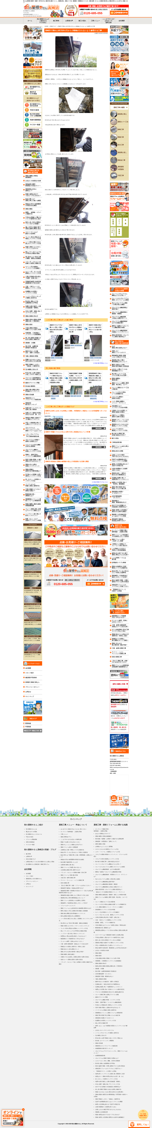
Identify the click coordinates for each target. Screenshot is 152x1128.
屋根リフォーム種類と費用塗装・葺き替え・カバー (120, 383)
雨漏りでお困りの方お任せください (70, 842)
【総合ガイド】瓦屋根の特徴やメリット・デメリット (110, 892)
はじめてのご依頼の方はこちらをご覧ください (73, 829)
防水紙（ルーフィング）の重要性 (104, 1040)
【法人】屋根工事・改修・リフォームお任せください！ (76, 885)
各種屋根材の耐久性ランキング (104, 1048)
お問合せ (28, 692)
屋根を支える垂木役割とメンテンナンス (32, 465)
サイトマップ (29, 696)
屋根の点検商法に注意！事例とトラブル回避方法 (119, 567)
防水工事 (121, 145)
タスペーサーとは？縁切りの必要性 (31, 232)
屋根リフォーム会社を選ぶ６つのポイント (120, 446)
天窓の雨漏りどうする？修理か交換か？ (33, 489)
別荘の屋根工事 (117, 657)
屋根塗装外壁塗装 (121, 168)
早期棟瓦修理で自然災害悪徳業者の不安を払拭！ (33, 282)
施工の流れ (82, 21)
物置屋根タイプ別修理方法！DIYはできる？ (119, 616)
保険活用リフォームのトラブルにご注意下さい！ (108, 1068)
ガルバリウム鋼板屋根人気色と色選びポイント (119, 317)
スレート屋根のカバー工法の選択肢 (120, 388)
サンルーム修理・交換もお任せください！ (119, 621)
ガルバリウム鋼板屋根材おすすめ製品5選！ (119, 322)
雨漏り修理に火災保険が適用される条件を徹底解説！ (110, 1117)
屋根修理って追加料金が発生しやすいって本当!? (119, 576)
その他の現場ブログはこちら (100, 482)
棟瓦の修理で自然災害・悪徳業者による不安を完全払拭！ (111, 948)
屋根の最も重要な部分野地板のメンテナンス (32, 390)
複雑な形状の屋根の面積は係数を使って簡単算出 (108, 966)
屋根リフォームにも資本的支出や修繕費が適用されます (76, 908)
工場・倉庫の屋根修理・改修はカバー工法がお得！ (120, 625)
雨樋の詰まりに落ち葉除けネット (70, 949)
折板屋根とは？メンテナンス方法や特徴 (119, 406)
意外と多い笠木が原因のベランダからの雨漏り (33, 222)
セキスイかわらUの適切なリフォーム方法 (106, 849)
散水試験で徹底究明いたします (69, 862)
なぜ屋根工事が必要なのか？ (119, 347)
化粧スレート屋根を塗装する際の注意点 (118, 415)
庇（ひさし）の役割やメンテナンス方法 (33, 480)
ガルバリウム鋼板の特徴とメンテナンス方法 (33, 450)
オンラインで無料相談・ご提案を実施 (71, 831)
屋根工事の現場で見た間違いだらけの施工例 (119, 487)
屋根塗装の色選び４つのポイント (117, 492)
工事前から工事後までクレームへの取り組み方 (119, 544)
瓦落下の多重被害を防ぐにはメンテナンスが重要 (119, 460)
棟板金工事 (121, 160)
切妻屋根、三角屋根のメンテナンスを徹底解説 (33, 333)
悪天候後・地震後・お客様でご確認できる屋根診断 (109, 838)
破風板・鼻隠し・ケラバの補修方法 (105, 922)
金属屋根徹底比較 (100, 1055)
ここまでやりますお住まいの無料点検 (109, 20)
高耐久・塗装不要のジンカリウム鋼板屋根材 (33, 455)
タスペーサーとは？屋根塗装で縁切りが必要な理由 (109, 935)
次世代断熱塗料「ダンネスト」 (117, 496)
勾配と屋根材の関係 (31, 356)
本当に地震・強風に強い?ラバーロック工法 (33, 311)
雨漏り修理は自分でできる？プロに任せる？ (33, 194)
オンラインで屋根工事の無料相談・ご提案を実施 (119, 530)
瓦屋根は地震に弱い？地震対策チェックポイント (120, 478)
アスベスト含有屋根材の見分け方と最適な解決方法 (109, 992)
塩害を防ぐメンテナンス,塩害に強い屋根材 (33, 408)
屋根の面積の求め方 (31, 316)
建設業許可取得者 (31, 677)
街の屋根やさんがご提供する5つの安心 (43, 20)
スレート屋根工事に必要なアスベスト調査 (107, 994)
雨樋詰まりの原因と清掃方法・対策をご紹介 (73, 946)
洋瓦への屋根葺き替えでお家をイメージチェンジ (33, 423)
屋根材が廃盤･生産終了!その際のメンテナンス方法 (109, 942)
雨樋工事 (121, 137)
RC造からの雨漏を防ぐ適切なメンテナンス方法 (108, 1005)
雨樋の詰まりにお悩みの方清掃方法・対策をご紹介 (120, 634)
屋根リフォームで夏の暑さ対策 (69, 875)
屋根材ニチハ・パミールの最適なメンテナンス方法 (120, 420)
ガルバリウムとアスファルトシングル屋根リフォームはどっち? (33, 429)
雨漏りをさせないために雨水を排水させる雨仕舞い (109, 1092)
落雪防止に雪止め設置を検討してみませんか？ (73, 936)
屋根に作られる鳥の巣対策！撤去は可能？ (72, 951)
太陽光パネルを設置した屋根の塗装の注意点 (119, 411)
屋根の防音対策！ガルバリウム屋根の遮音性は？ (120, 335)
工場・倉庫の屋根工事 (119, 648)
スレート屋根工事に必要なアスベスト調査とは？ (33, 509)
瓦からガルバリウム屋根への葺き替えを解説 (119, 303)
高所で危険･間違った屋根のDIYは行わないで (107, 1007)
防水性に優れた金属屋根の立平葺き (105, 1063)
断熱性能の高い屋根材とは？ (30, 494)
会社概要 (122, 21)
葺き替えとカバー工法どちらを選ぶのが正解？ (119, 374)
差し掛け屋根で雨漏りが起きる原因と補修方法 (108, 1089)
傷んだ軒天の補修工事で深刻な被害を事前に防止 (33, 227)
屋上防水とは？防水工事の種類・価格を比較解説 (33, 257)
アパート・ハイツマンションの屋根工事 (119, 652)
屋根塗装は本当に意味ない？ (31, 189)
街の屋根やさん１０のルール (34, 834)
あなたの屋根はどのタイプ (102, 833)
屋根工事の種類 (119, 107)
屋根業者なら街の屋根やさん (34, 878)
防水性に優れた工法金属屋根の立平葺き (31, 302)
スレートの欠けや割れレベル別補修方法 (119, 392)
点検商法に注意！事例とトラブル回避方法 (72, 850)
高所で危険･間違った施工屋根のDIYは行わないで (33, 460)
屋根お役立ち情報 (117, 451)
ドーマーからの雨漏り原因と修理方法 (32, 485)
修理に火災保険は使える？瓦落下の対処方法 (120, 464)
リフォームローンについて (68, 905)
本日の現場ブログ (31, 859)
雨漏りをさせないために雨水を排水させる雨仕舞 (33, 360)
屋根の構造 (28, 209)
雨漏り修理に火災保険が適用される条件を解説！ (119, 510)
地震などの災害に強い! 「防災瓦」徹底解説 (119, 483)
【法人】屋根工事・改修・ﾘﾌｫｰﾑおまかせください (120, 661)
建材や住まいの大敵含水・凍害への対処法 (32, 351)
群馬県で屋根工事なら (32, 682)
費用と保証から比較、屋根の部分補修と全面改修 (120, 365)
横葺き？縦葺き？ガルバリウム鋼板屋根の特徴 (120, 326)
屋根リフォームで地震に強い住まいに (71, 867)
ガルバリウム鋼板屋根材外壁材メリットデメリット (120, 331)
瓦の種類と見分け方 (31, 369)
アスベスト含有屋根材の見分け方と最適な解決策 (33, 378)
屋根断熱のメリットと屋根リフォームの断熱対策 (33, 499)
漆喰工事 (121, 129)
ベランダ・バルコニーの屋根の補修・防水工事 (73, 872)
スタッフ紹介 (29, 673)
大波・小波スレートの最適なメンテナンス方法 (33, 287)
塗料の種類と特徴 (119, 684)
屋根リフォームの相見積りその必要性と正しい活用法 (120, 535)
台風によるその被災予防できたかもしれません (120, 455)
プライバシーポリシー (32, 687)
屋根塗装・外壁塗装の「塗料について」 (106, 841)
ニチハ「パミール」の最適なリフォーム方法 (107, 851)
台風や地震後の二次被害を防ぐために (119, 469)
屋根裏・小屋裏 (30, 343)
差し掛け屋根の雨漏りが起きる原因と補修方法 (33, 338)
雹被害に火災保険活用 (101, 1112)
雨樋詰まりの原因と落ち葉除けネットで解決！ (120, 639)
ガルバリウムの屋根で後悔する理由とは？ (32, 440)
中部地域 (28, 726)
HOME (46, 26)
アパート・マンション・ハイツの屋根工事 (72, 880)
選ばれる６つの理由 (31, 831)
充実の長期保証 (30, 842)
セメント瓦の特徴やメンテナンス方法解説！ (33, 267)
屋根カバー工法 (123, 122)
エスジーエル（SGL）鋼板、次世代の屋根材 (107, 1060)
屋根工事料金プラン (66, 837)
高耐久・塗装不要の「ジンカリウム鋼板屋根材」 (108, 1002)
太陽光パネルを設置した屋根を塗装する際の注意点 (75, 957)
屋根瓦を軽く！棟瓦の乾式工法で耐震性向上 (119, 473)
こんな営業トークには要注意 (119, 558)
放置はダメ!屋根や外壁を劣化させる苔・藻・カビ (33, 413)
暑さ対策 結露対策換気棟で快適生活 (31, 346)
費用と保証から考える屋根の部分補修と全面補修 (74, 910)
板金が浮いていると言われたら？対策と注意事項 (120, 571)
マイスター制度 (30, 844)
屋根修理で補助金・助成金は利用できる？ (119, 519)
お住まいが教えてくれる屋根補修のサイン (119, 369)
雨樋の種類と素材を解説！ (68, 954)
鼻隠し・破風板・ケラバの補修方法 (33, 213)
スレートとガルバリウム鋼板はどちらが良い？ (119, 294)
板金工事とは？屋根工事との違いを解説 (33, 199)
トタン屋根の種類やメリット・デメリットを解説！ (109, 907)
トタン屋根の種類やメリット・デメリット (119, 402)
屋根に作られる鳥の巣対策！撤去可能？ (119, 644)
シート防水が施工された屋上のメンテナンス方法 (33, 242)
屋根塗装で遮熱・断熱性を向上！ (104, 976)
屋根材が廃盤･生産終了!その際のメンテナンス (33, 418)
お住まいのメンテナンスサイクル (104, 1030)
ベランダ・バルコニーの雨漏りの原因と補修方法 (33, 262)
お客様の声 (69, 21)
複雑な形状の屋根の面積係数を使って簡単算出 (33, 320)
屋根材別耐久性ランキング (31, 403)
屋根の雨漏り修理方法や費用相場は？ (33, 470)
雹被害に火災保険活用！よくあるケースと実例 (119, 515)
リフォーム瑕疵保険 (31, 839)
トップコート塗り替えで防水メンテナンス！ (33, 514)
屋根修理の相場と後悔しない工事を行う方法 (119, 356)
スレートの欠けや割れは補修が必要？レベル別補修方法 (110, 904)
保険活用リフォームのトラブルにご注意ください (120, 585)
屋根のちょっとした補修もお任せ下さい (72, 844)
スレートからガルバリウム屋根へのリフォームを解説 (120, 299)
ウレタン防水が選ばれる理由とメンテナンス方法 (33, 237)
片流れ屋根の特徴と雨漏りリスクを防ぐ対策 (33, 328)
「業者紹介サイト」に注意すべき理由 (119, 590)
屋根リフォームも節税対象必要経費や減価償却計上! (120, 666)
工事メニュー (95, 21)
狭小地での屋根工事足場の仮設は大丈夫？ (119, 434)
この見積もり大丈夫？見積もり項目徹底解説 (119, 549)
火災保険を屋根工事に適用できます (70, 870)
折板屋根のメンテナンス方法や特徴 (105, 909)
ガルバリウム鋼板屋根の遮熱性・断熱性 (119, 312)
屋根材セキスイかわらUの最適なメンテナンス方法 (120, 425)
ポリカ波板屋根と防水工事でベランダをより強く (120, 630)
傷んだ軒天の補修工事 (101, 1023)
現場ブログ (53, 26)
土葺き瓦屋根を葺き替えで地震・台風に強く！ (33, 277)
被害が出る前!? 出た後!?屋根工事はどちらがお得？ (120, 553)
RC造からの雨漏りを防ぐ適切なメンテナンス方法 (33, 475)
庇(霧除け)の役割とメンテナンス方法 (31, 292)
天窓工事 (121, 175)
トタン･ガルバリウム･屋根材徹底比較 (32, 435)
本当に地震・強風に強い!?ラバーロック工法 (107, 1084)
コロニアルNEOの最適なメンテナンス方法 (119, 429)
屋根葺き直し (122, 152)
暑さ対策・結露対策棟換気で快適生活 (105, 971)
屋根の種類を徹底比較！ (116, 379)
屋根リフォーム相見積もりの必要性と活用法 (73, 900)
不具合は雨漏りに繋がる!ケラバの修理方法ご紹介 (33, 218)
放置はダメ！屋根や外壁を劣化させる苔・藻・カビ (109, 1076)
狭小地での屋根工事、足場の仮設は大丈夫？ (107, 861)
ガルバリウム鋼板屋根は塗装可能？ (119, 308)
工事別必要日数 (117, 442)
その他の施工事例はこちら (100, 363)
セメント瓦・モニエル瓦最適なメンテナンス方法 (33, 272)
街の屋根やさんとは (31, 829)
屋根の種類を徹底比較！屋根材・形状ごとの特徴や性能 (110, 894)
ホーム (30, 21)
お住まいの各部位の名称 (33, 180)
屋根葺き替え (122, 114)
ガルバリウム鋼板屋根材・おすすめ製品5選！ (108, 869)
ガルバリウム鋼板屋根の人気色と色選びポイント (108, 887)
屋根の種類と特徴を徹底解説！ (31, 176)
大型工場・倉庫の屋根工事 (68, 877)
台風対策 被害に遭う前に (68, 864)
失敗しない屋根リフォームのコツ (119, 351)
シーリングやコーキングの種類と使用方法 (33, 297)
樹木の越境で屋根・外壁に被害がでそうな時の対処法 (120, 580)
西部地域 (28, 723)
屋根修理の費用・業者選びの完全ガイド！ (33, 184)
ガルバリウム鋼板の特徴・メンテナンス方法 (107, 999)
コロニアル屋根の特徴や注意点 (117, 397)
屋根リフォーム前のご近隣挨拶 (69, 847)
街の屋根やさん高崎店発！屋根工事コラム (37, 864)
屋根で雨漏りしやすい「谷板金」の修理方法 (32, 365)
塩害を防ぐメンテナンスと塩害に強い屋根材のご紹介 (110, 1073)
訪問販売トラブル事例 (119, 562)
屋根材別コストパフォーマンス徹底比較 (33, 398)
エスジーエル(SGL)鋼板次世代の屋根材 (32, 445)
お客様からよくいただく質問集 (104, 846)
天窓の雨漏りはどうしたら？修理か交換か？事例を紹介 (110, 925)
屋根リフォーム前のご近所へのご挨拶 (118, 540)
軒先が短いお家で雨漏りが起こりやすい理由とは (33, 373)
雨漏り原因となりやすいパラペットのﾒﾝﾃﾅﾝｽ (33, 247)
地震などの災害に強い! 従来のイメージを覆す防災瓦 (109, 989)
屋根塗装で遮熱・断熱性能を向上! (119, 501)
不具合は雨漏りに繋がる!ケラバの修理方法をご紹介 (109, 937)
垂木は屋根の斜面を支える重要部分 (70, 916)
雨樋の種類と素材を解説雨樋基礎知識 (33, 504)
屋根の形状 (28, 324)
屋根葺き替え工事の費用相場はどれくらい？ (119, 360)
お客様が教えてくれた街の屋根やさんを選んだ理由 (40, 861)
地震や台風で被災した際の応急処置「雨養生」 (33, 306)
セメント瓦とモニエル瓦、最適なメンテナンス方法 (109, 914)
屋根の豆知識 (29, 394)
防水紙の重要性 (30, 386)
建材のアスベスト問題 (32, 383)
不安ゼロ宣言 (29, 837)
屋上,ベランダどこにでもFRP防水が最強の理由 (33, 252)
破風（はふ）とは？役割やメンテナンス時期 (33, 519)
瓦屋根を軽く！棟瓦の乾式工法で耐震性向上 (107, 984)
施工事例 (56, 21)
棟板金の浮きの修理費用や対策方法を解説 (33, 204)
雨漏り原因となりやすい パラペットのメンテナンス (75, 925)
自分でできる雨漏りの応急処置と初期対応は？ (119, 506)
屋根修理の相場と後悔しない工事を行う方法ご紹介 (75, 895)
